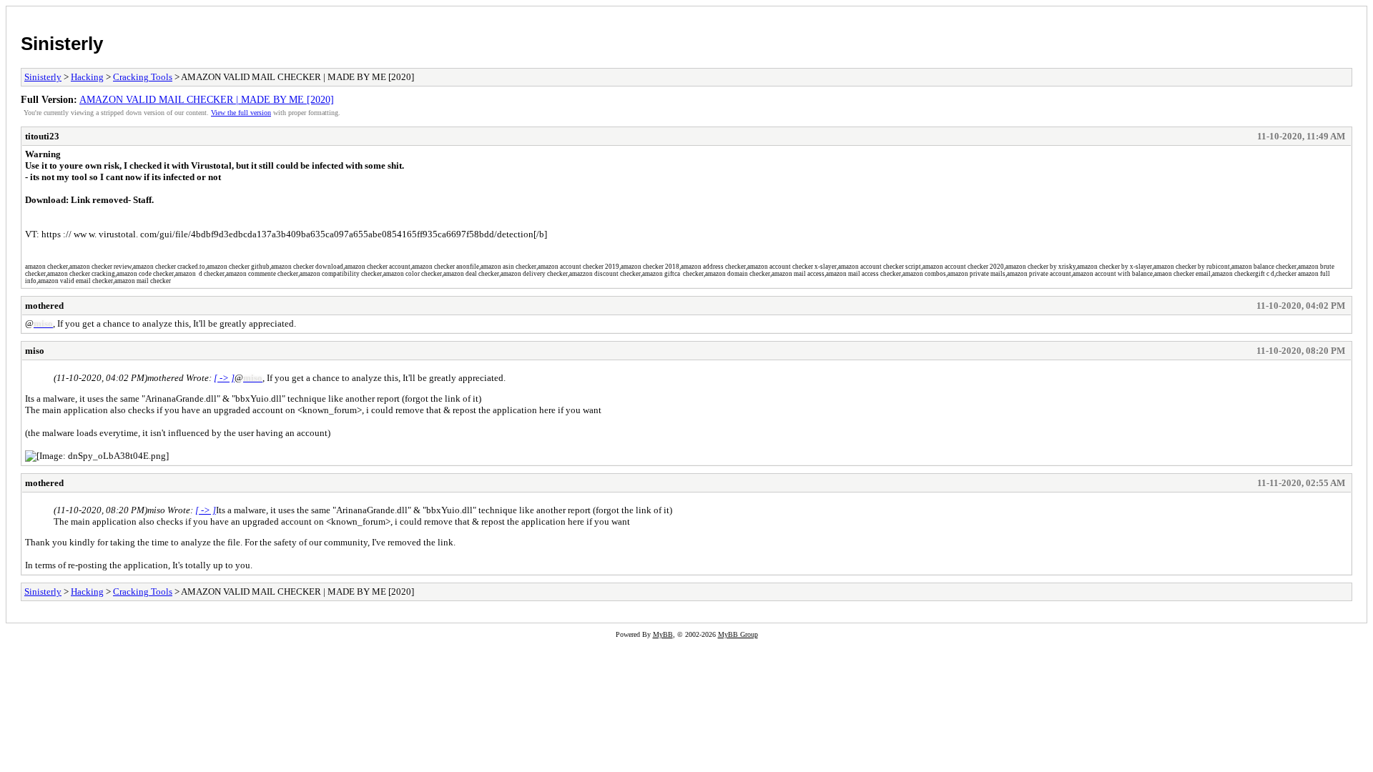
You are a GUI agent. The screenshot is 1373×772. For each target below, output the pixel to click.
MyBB (663, 634)
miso (34, 350)
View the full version (241, 113)
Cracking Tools (142, 76)
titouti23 (42, 136)
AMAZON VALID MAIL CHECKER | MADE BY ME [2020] (206, 99)
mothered (44, 305)
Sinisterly (62, 43)
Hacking (87, 76)
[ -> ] (224, 377)
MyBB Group (738, 634)
